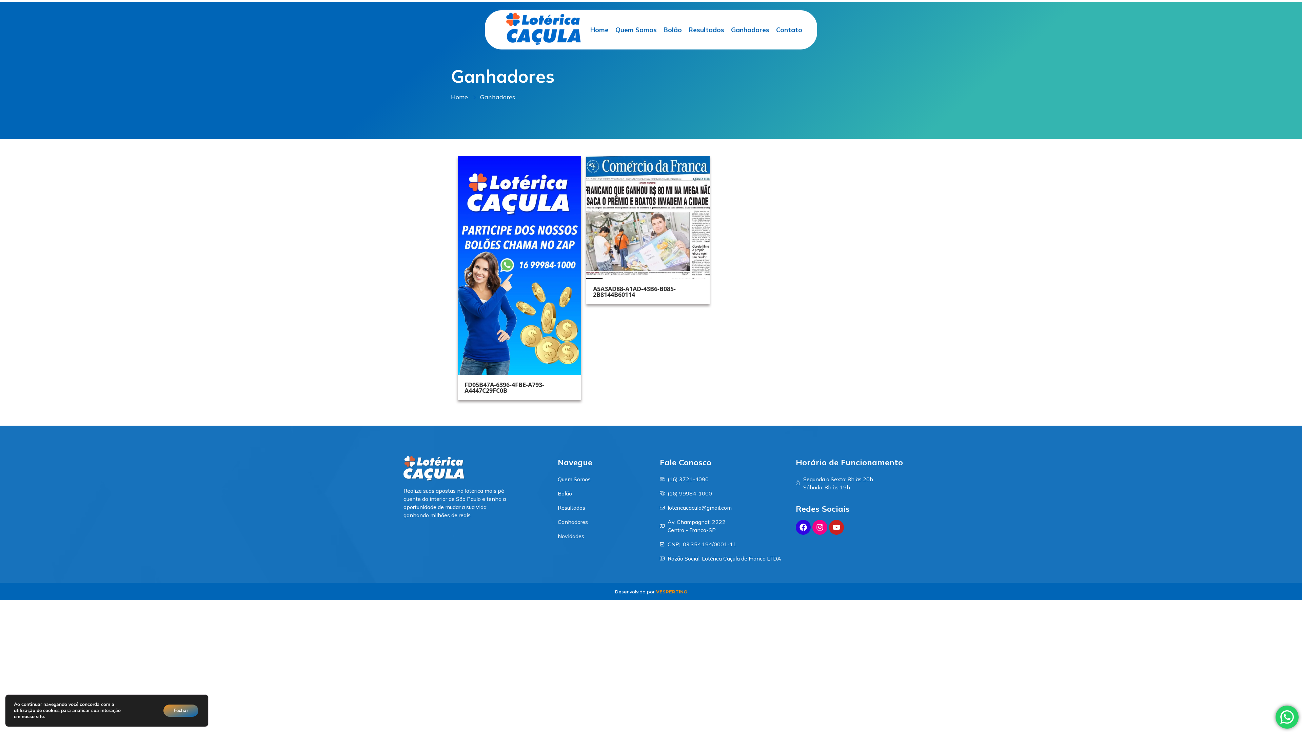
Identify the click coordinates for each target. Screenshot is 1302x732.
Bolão (673, 30)
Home (599, 30)
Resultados (706, 30)
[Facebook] (803, 527)
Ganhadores (750, 30)
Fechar (181, 710)
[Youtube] (836, 527)
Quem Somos (636, 30)
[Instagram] (819, 527)
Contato (789, 30)
